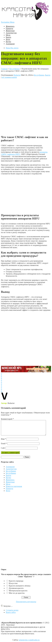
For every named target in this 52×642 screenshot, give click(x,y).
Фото (8, 39)
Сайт (3, 448)
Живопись (10, 26)
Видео (8, 42)
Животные (10, 31)
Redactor (17, 75)
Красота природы (16, 581)
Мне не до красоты (17, 593)
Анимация (10, 44)
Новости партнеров (14, 486)
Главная (4, 69)
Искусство (13, 583)
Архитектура (11, 33)
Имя (3, 439)
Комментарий (7, 419)
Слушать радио (12, 610)
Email (4, 443)
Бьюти (8, 37)
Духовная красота (16, 588)
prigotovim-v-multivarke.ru (29, 640)
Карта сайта (11, 612)
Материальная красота (18, 591)
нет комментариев (9, 77)
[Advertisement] (26, 106)
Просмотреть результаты (26, 602)
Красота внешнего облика (19, 586)
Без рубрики (14, 69)
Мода (8, 35)
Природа (9, 28)
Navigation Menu (7, 22)
